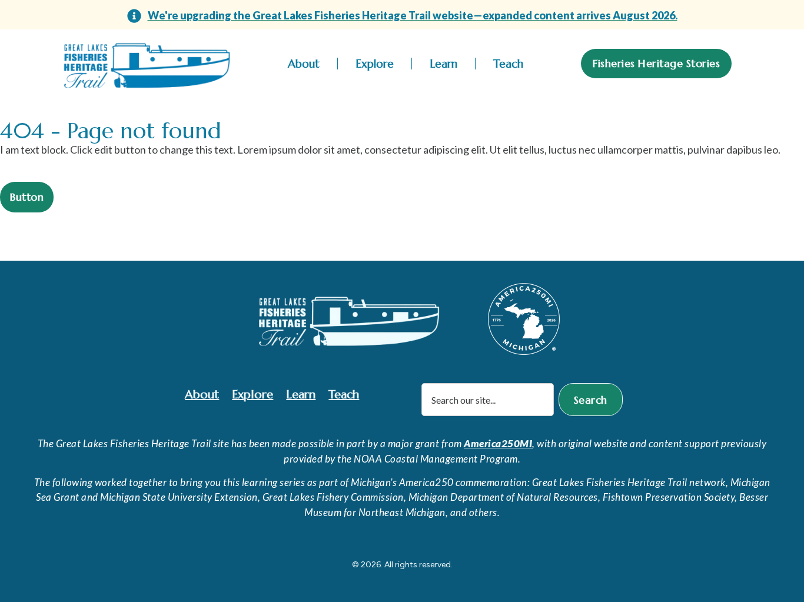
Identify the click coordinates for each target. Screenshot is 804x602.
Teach (508, 63)
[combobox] (487, 399)
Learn (443, 63)
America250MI (498, 443)
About (304, 63)
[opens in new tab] (524, 319)
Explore (375, 63)
